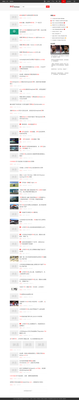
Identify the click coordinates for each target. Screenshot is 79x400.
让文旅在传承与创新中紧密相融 (58, 18)
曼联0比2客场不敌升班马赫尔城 (58, 38)
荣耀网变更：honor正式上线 (30, 45)
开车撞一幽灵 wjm (29, 182)
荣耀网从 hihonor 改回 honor (32, 37)
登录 (63, 1)
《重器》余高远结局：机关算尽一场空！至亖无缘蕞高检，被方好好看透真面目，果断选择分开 (60, 65)
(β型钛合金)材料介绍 (26, 294)
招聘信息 (38, 398)
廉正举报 (60, 398)
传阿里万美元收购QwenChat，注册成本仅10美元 (26, 382)
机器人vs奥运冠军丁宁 (56, 33)
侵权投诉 (64, 398)
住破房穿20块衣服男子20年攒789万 (59, 27)
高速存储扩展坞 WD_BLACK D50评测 (30, 316)
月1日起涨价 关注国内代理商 (22, 161)
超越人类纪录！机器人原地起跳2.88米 (59, 35)
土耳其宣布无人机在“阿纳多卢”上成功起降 (32, 309)
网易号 (21, 18)
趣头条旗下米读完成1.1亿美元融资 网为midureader (27, 104)
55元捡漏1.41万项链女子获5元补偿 (59, 40)
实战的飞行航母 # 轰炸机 (30, 212)
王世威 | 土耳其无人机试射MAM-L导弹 (31, 167)
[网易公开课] (48, 1)
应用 (7, 1)
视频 (20, 70)
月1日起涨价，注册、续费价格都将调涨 (24, 376)
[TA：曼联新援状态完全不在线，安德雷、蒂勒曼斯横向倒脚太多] (60, 49)
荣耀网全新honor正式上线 (29, 52)
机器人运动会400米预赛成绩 (57, 22)
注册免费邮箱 (68, 1)
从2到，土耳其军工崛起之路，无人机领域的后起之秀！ (27, 339)
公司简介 (31, 398)
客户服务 (42, 398)
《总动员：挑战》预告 (31, 139)
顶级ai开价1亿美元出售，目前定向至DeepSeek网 (27, 110)
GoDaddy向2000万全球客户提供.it (32, 59)
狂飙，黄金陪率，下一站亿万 (30, 22)
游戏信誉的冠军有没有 (28, 15)
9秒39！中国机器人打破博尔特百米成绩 (60, 20)
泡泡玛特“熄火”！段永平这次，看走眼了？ (59, 69)
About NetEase (26, 398)
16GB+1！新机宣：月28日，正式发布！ (32, 287)
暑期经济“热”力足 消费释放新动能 (58, 25)
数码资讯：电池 (29, 124)
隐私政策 (45, 398)
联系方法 (34, 398)
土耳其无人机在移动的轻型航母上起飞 (33, 227)
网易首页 (3, 1)
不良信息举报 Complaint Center (53, 398)
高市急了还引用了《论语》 (57, 31)
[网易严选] (53, 1)
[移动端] (44, 1)
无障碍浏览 (11, 1)
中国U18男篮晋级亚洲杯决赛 (57, 29)
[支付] (56, 1)
